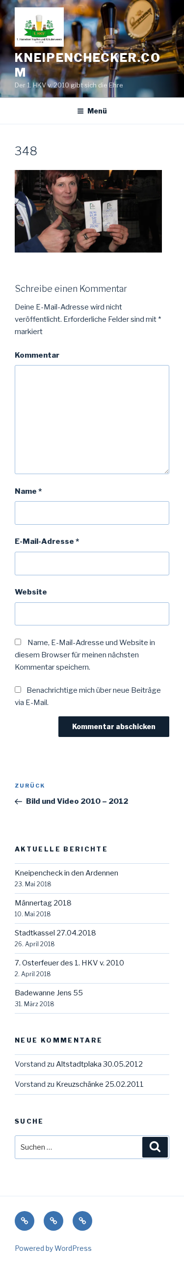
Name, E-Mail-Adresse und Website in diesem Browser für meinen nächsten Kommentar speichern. (85, 655)
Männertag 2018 (43, 903)
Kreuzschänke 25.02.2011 (100, 1084)
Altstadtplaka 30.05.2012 (99, 1064)
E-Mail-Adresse (47, 541)
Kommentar (37, 355)
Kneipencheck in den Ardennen (66, 873)
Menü (97, 111)
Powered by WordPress (53, 1248)
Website (31, 592)
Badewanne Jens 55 (49, 993)
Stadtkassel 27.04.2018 (55, 933)
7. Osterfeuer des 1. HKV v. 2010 (69, 963)
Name (28, 491)
